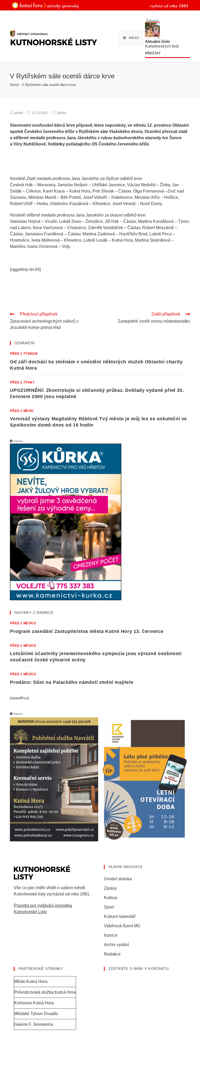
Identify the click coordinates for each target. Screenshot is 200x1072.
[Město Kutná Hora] (45, 5)
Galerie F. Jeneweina (33, 1024)
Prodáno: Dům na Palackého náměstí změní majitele (71, 682)
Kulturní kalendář (119, 916)
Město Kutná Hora (30, 981)
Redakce (112, 954)
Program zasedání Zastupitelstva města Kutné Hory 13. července (87, 631)
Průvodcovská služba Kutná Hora (45, 992)
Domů (14, 85)
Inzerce (110, 935)
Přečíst (153, 53)
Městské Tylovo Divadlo (36, 1013)
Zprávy (61, 113)
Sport (109, 907)
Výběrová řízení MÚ (122, 926)
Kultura (110, 897)
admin (18, 113)
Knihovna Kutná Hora (34, 1003)
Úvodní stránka (118, 879)
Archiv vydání (116, 944)
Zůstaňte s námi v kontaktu (139, 969)
